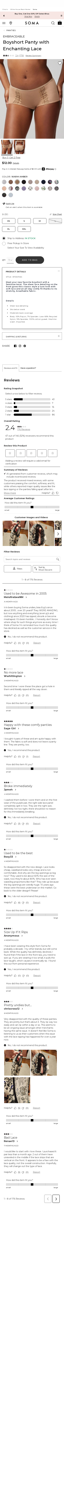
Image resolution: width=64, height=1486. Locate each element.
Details (16, 163)
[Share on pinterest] (25, 346)
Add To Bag (30, 260)
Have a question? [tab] (28, 368)
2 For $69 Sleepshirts (32, 14)
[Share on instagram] (20, 346)
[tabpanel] (32, 788)
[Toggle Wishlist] (60, 63)
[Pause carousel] (61, 15)
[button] (59, 22)
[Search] (53, 23)
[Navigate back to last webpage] (4, 30)
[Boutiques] (11, 23)
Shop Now (28, 16)
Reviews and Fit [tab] (10, 368)
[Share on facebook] (15, 346)
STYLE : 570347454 (14, 277)
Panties (11, 30)
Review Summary (33, 55)
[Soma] (32, 23)
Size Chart (57, 214)
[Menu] (4, 23)
